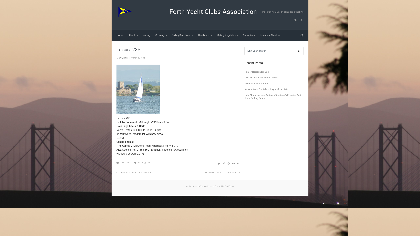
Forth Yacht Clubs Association (213, 12)
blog (142, 58)
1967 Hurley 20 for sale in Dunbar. (261, 77)
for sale (141, 162)
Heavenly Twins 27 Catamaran (221, 172)
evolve (188, 186)
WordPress (229, 186)
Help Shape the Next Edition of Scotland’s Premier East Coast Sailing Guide (272, 97)
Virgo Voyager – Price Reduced (135, 172)
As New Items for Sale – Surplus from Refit (266, 89)
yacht (147, 162)
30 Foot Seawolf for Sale (256, 83)
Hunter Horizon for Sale (256, 72)
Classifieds (126, 162)
